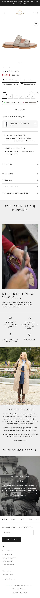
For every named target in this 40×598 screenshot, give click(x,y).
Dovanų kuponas (7, 554)
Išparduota (20, 110)
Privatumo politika (8, 565)
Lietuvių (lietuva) (19, 588)
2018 (30, 519)
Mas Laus (6, 68)
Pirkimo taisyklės (7, 561)
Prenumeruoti (11, 539)
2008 (13, 519)
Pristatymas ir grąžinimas (10, 558)
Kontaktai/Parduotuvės (9, 551)
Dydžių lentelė (33, 92)
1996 (4, 519)
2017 (22, 519)
